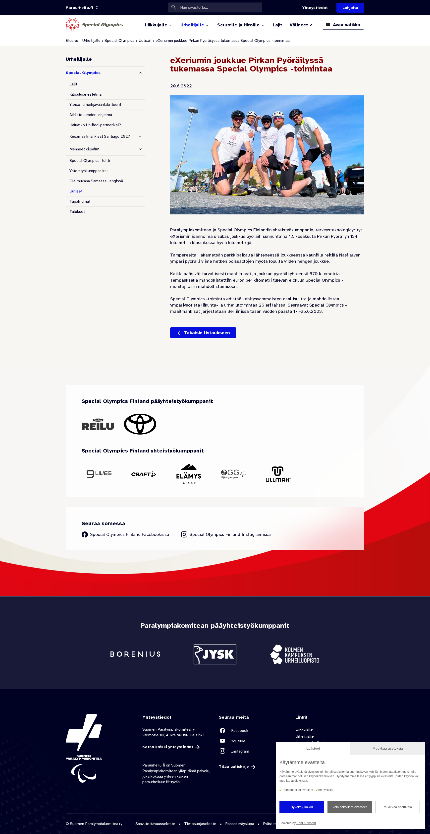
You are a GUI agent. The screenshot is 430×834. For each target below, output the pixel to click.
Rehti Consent (306, 823)
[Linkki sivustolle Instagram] (253, 751)
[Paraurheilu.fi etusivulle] (94, 25)
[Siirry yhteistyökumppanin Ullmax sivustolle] (278, 474)
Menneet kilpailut (84, 149)
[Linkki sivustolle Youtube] (253, 741)
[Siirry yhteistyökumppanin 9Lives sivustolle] (99, 474)
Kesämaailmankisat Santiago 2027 (99, 136)
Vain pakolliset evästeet (349, 807)
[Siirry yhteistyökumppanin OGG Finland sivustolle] (233, 474)
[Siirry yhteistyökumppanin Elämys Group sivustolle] (188, 474)
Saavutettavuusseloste (155, 823)
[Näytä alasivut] (140, 136)
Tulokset (77, 211)
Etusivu (72, 40)
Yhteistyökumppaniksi (88, 170)
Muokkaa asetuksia (398, 807)
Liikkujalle (304, 729)
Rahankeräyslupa (239, 823)
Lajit (73, 84)
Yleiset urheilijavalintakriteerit (95, 104)
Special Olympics (120, 40)
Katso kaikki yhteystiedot (167, 746)
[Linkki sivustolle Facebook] (253, 730)
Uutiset (145, 40)
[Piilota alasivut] (140, 72)
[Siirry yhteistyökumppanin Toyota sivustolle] (140, 424)
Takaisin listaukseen (207, 332)
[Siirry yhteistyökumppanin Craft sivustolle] (143, 474)
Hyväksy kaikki (302, 807)
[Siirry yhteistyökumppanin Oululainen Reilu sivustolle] (98, 424)
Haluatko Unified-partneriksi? (95, 125)
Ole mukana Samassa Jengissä (96, 181)
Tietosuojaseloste (200, 823)
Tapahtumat (79, 201)
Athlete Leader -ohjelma (90, 114)
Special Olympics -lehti (89, 160)
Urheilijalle (91, 40)
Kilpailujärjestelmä (85, 94)
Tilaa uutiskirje (234, 766)
